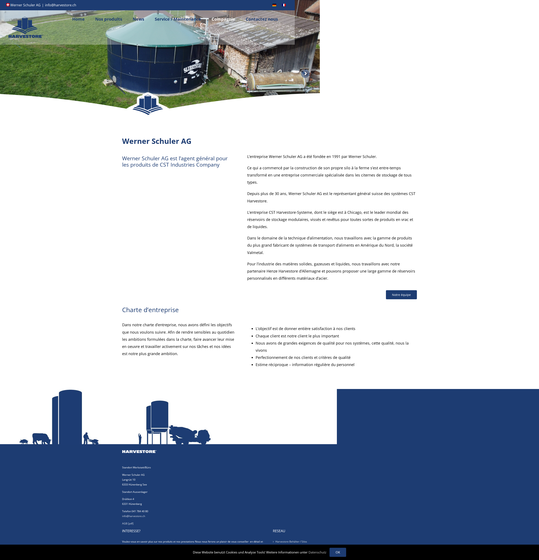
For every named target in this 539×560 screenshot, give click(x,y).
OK (338, 552)
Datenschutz (317, 552)
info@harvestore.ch (60, 5)
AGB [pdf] (127, 523)
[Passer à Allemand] (274, 5)
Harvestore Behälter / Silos (291, 541)
